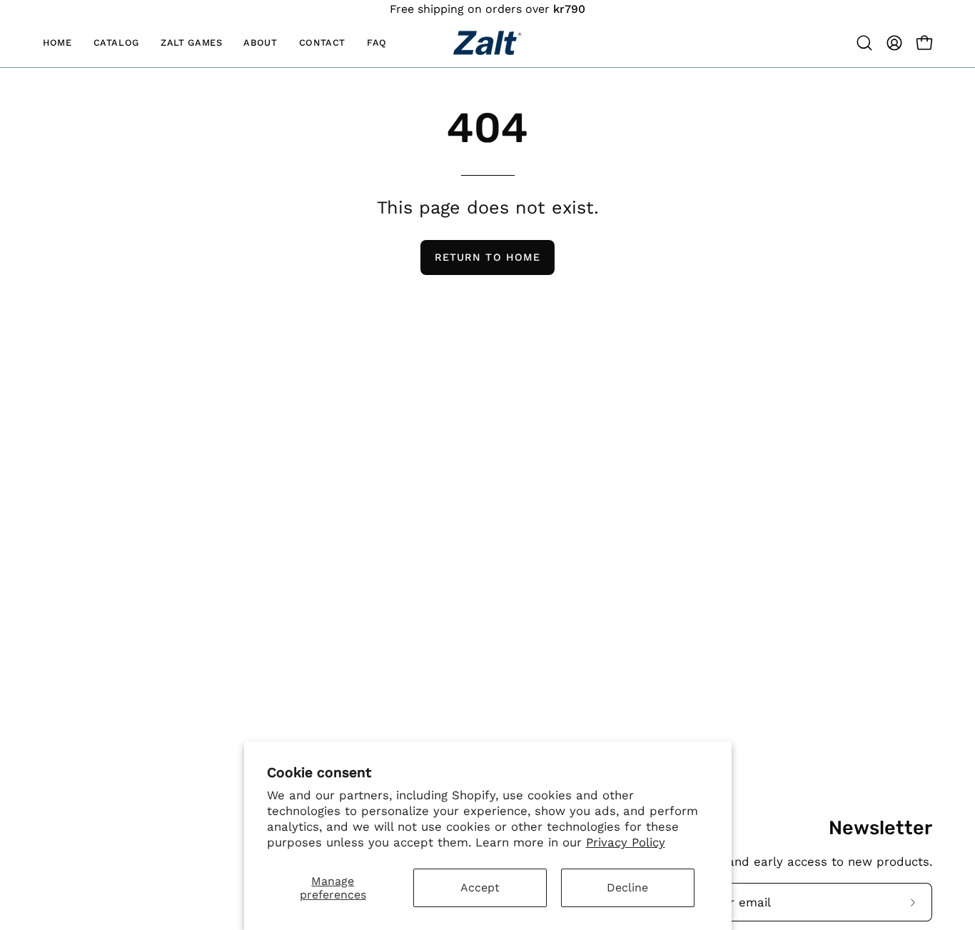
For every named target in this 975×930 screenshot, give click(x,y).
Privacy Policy (625, 842)
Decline (627, 887)
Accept (480, 887)
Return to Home (487, 257)
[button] (191, 42)
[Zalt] (487, 42)
